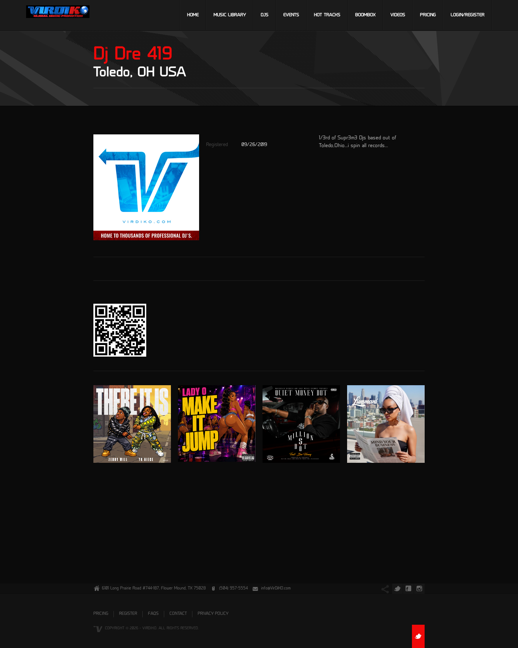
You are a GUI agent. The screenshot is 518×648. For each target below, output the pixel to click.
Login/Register (468, 15)
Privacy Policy (213, 614)
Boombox (365, 15)
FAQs (153, 614)
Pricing (428, 15)
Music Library (230, 15)
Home (193, 15)
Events (291, 15)
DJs (265, 15)
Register (128, 614)
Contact (178, 614)
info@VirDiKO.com (276, 589)
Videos (397, 15)
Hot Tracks (327, 15)
